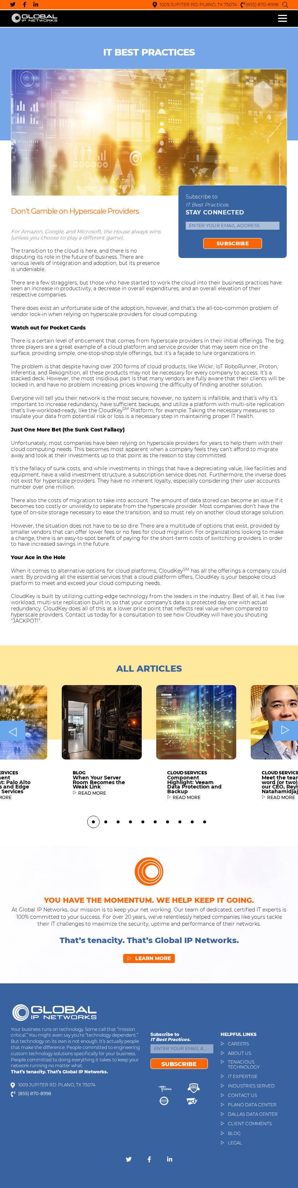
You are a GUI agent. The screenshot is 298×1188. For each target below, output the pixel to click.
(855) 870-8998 (262, 4)
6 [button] (155, 822)
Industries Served (251, 1086)
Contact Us (242, 1095)
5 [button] (143, 822)
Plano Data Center (252, 1104)
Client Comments (250, 1123)
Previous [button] (12, 731)
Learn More (149, 958)
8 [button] (180, 822)
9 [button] (192, 822)
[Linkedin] (35, 4)
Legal (235, 1143)
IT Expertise (243, 1076)
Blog (234, 1133)
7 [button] (167, 822)
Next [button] (285, 731)
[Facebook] (24, 4)
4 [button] (130, 822)
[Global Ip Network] (54, 1012)
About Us (239, 1053)
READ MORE (92, 793)
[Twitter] (13, 4)
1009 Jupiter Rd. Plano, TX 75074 (198, 4)
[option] (102, 746)
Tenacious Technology (244, 1065)
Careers (238, 1043)
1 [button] (93, 822)
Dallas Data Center (253, 1114)
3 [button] (118, 822)
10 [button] (204, 822)
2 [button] (106, 822)
